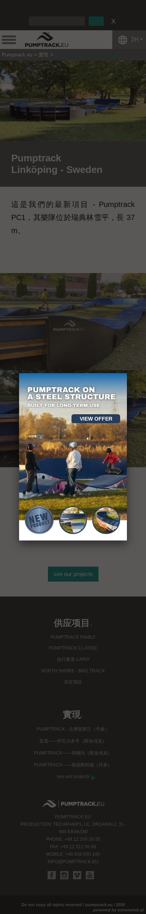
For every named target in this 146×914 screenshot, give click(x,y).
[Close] (127, 373)
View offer (96, 419)
